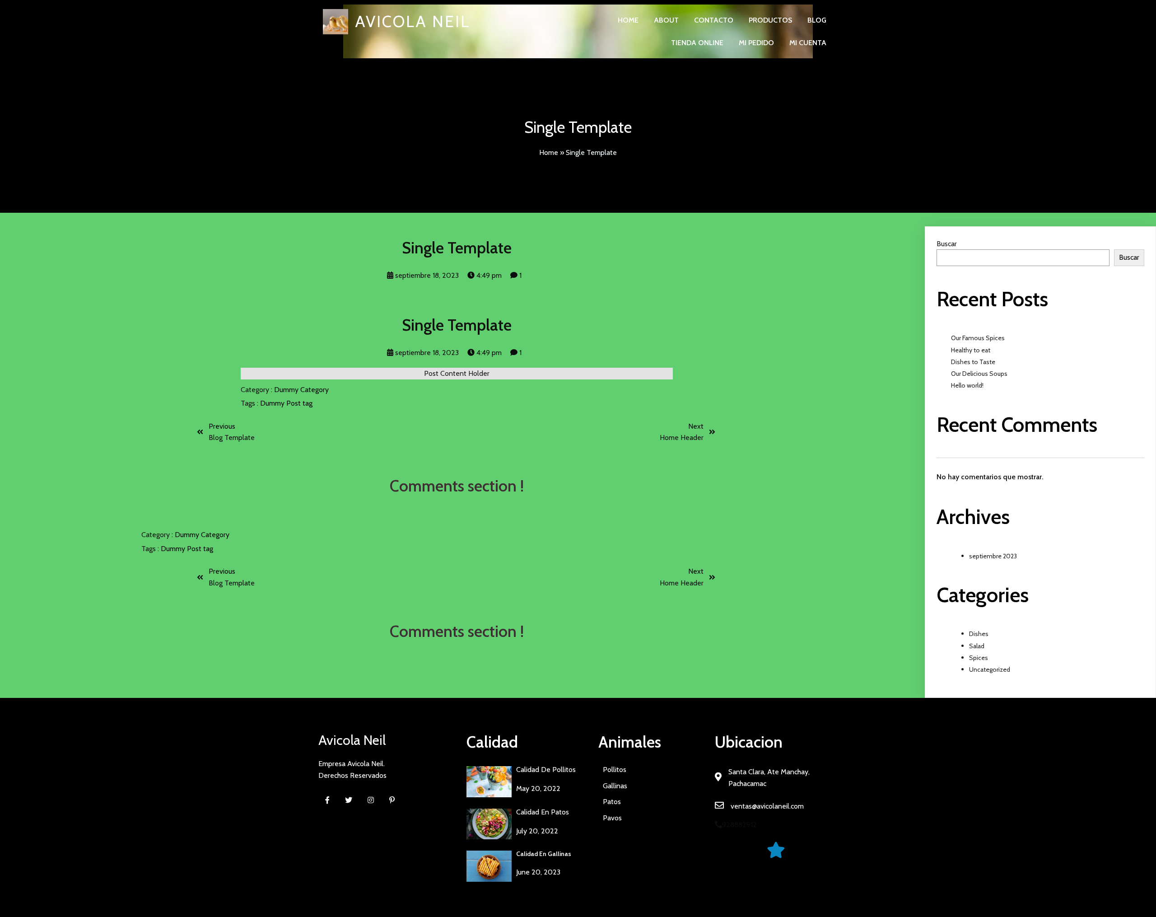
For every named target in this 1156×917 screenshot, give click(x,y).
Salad (976, 646)
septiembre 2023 (993, 556)
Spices (978, 658)
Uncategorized (989, 669)
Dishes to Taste (973, 362)
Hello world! (967, 385)
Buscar (947, 243)
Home (548, 152)
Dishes (978, 634)
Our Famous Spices (978, 338)
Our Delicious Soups (979, 374)
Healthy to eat (970, 350)
